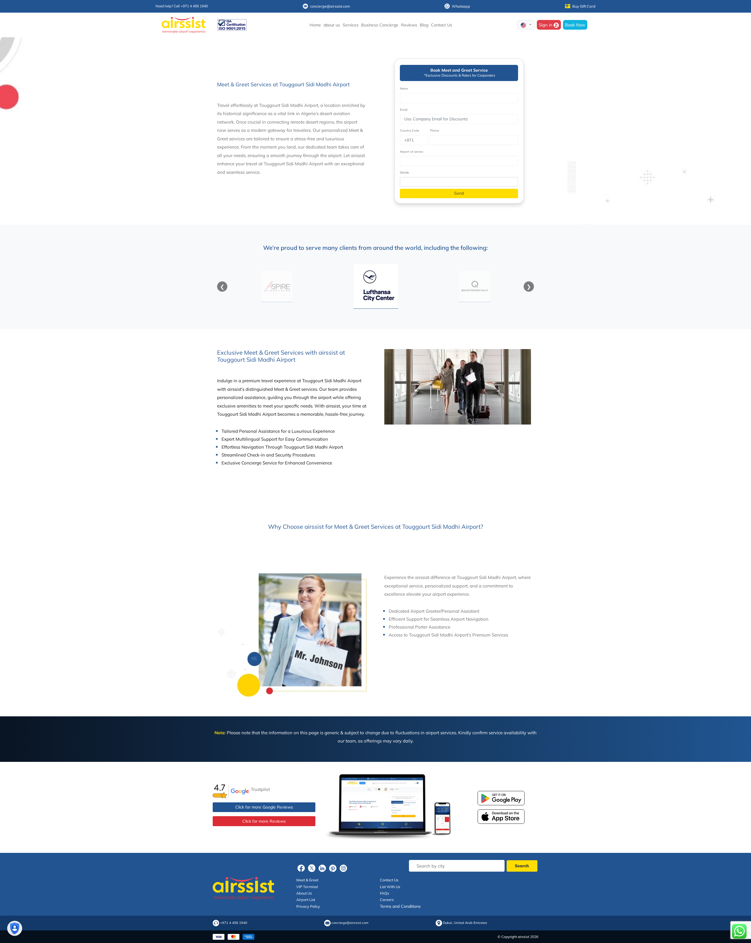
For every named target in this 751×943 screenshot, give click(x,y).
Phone (434, 130)
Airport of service (411, 152)
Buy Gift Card (584, 6)
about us (332, 25)
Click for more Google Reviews (264, 807)
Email (403, 110)
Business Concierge (379, 25)
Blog (424, 25)
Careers (387, 899)
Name (404, 88)
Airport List (305, 899)
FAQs (384, 893)
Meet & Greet (307, 880)
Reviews (409, 25)
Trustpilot (260, 789)
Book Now (575, 25)
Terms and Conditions (400, 906)
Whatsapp (461, 6)
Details (404, 172)
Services (350, 25)
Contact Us (441, 25)
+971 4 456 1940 (233, 923)
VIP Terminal (307, 886)
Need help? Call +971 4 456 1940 (181, 6)
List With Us (390, 886)
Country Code (409, 130)
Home (315, 25)
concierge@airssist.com (330, 6)
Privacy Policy (308, 906)
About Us (304, 893)
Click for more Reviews (264, 821)
